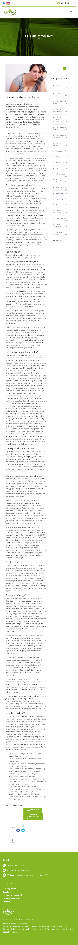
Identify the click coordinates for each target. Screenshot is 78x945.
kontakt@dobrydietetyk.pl (18, 870)
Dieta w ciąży (59, 162)
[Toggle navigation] (71, 12)
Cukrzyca (58, 157)
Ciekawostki (59, 151)
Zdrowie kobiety (60, 218)
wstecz (11, 838)
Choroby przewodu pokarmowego (57, 119)
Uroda (57, 205)
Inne (56, 168)
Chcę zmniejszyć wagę (32, 810)
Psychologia (59, 199)
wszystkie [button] (56, 240)
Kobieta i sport (60, 174)
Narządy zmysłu (60, 188)
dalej (14, 842)
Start (39, 39)
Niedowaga (59, 193)
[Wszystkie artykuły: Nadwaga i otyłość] (12, 840)
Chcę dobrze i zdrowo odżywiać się (33, 816)
